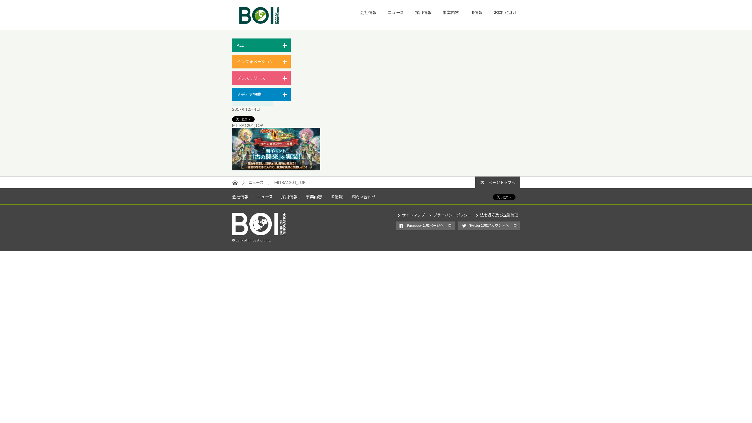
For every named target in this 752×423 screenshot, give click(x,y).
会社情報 (368, 12)
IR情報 (476, 12)
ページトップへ (502, 182)
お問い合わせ (506, 12)
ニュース (396, 12)
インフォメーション (255, 61)
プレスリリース (251, 77)
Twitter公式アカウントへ (489, 225)
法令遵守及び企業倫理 (499, 215)
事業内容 (451, 12)
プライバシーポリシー (452, 215)
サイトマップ (413, 215)
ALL (240, 45)
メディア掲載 (249, 94)
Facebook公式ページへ (425, 225)
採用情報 (423, 12)
